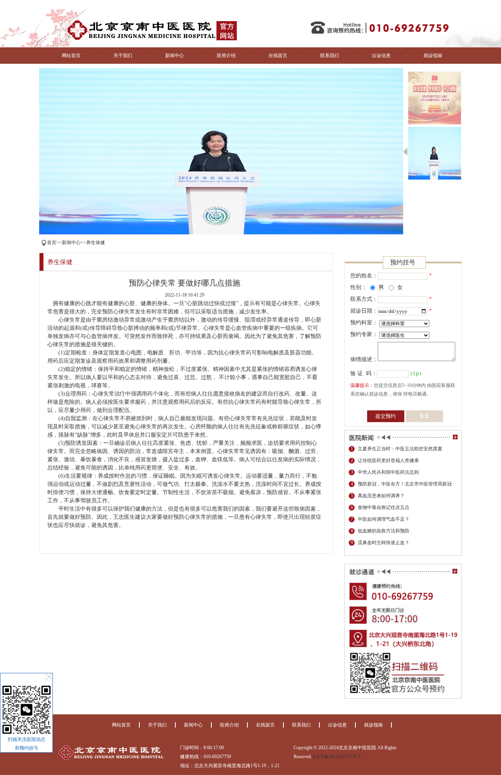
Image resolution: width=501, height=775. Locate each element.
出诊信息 (381, 55)
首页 (51, 242)
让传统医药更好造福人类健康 (388, 460)
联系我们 (329, 55)
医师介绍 (226, 55)
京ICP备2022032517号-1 (336, 756)
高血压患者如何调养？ (381, 495)
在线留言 (278, 55)
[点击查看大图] (26, 733)
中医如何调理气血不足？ (383, 519)
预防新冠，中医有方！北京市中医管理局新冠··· (407, 484)
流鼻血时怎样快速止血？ (383, 542)
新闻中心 (174, 55)
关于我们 (123, 55)
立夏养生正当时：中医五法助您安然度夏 (400, 448)
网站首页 (71, 55)
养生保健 (95, 242)
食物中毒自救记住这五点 (383, 507)
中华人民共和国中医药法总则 (388, 472)
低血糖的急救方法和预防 (383, 531)
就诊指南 (433, 55)
